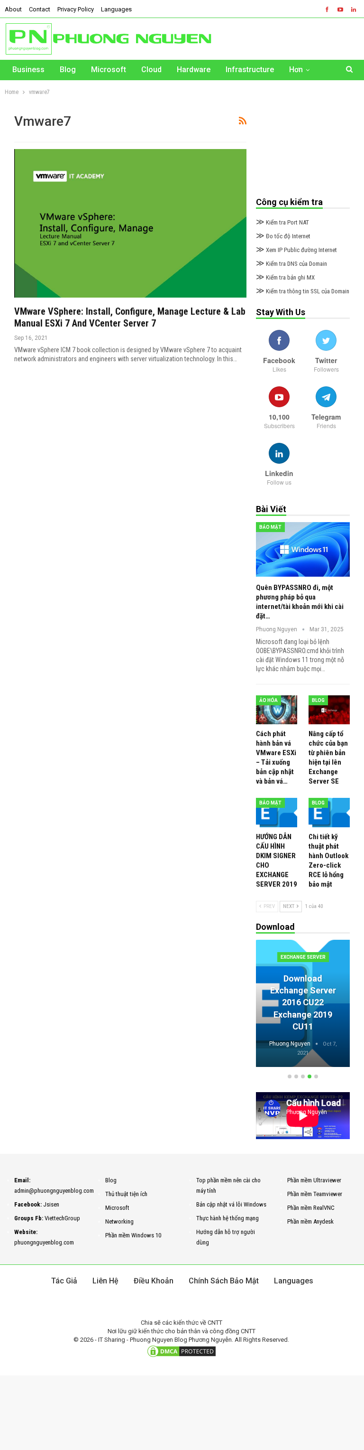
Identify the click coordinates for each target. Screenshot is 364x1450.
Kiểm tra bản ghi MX (285, 277)
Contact (39, 9)
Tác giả (64, 1280)
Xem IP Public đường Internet (296, 249)
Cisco (303, 957)
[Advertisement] (303, 148)
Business (28, 69)
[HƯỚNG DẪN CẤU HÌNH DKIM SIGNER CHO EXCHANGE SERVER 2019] (276, 812)
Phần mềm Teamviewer (314, 1193)
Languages (116, 9)
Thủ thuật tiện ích (126, 1193)
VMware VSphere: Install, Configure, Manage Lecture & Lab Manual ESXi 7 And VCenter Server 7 (130, 317)
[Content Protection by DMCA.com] (181, 1351)
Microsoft (108, 69)
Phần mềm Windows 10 (133, 1235)
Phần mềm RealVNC (311, 1207)
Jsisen (51, 1204)
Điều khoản (153, 1280)
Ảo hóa (268, 700)
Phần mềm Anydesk (310, 1221)
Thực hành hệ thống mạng (227, 1218)
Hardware (193, 69)
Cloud (151, 69)
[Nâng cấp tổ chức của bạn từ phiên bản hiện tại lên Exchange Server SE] (329, 709)
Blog (68, 69)
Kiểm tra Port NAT (282, 222)
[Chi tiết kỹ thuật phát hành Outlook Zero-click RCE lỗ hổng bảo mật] (329, 812)
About (13, 9)
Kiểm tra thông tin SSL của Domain (302, 291)
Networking (119, 1221)
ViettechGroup (62, 1218)
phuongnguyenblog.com (44, 1242)
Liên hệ (105, 1280)
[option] (303, 1005)
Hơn (296, 69)
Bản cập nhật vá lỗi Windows (231, 1204)
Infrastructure (250, 69)
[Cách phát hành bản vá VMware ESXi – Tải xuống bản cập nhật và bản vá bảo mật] (276, 709)
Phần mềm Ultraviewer (314, 1180)
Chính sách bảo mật (224, 1280)
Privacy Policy (75, 9)
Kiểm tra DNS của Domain (291, 263)
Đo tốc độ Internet (283, 236)
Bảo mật (270, 527)
